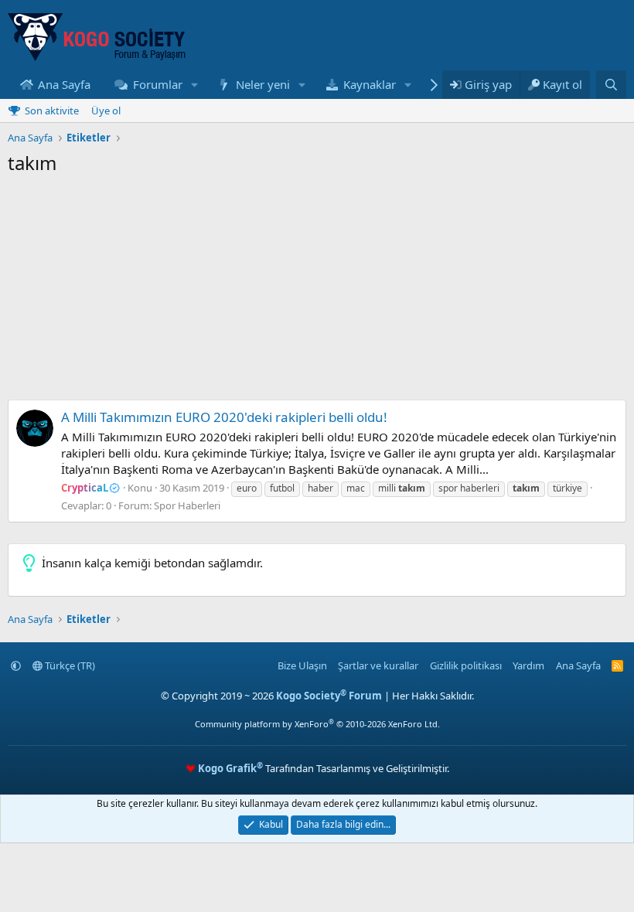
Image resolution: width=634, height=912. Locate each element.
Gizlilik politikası (466, 665)
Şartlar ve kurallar (378, 665)
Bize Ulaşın (302, 665)
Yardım (528, 665)
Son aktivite (52, 110)
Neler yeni (263, 84)
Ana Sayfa (64, 84)
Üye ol (106, 110)
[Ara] (611, 84)
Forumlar (157, 84)
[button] (194, 84)
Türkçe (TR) (69, 665)
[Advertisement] (317, 291)
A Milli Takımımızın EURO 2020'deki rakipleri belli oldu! (224, 417)
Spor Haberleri (187, 505)
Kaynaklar (369, 84)
